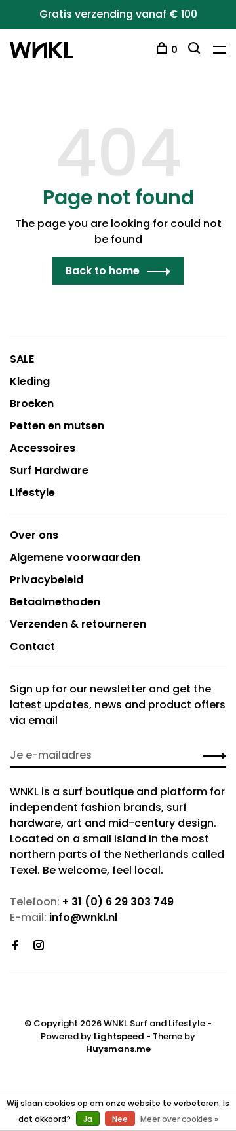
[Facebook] (15, 946)
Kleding (30, 381)
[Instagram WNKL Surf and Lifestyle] (38, 946)
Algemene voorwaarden (75, 557)
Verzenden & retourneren (78, 624)
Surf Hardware (49, 470)
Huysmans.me (118, 1049)
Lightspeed (119, 1036)
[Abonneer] (210, 755)
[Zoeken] (195, 49)
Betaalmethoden (55, 601)
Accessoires (42, 448)
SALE (22, 359)
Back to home (103, 270)
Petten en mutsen (57, 425)
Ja (87, 1118)
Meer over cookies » (179, 1118)
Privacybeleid (46, 579)
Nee (120, 1118)
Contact (32, 646)
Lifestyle (32, 492)
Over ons (34, 535)
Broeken (32, 403)
